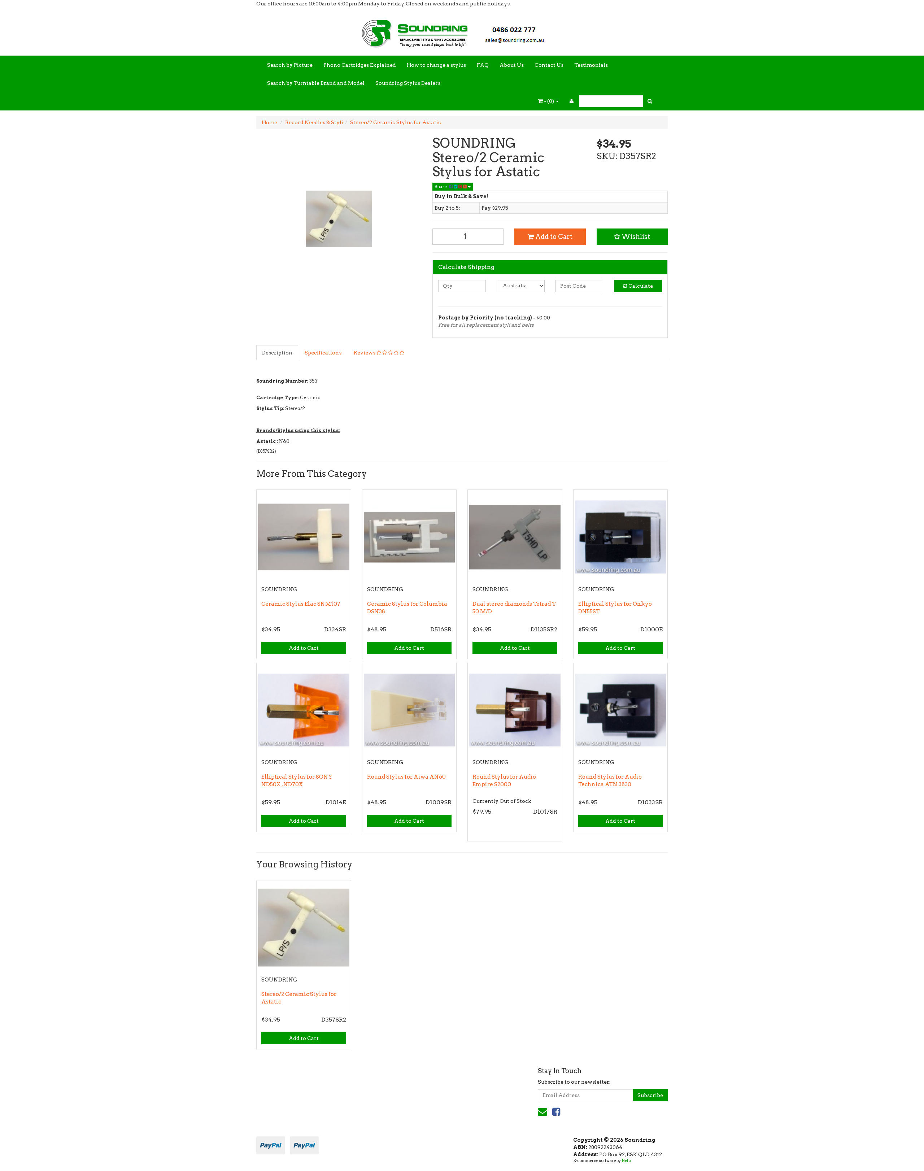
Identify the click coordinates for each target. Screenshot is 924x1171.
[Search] (650, 101)
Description (277, 353)
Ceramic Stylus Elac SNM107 (300, 604)
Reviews (365, 353)
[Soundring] (462, 31)
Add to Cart (553, 236)
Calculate (640, 286)
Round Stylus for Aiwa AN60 (406, 777)
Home (269, 122)
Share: (442, 186)
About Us (512, 65)
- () (549, 101)
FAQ (483, 65)
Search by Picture (290, 65)
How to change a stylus (436, 65)
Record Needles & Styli (314, 122)
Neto (626, 1160)
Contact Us (549, 65)
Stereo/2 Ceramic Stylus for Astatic (395, 122)
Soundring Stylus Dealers (407, 83)
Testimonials (591, 65)
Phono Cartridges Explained (359, 65)
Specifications (323, 353)
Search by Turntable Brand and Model (316, 83)
